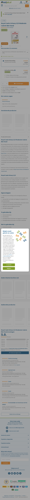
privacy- (10, 254)
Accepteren (8, 264)
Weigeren (9, 268)
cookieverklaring (6, 256)
